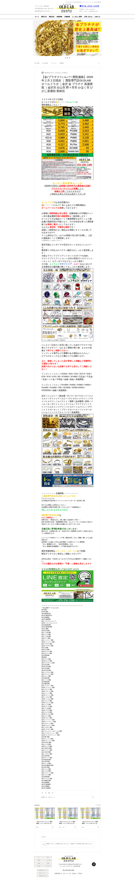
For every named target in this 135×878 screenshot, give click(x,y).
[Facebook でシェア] (42, 792)
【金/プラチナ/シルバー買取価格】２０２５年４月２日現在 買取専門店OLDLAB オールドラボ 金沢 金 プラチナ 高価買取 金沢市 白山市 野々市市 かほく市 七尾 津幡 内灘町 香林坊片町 (67, 822)
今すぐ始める (45, 63)
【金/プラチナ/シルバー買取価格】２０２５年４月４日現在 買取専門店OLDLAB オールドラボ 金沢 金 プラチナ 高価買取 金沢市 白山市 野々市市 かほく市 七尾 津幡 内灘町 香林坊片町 (44, 822)
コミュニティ (54, 63)
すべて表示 (98, 805)
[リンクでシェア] (52, 792)
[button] (98, 63)
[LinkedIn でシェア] (49, 792)
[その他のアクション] (93, 73)
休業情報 (62, 63)
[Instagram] (94, 864)
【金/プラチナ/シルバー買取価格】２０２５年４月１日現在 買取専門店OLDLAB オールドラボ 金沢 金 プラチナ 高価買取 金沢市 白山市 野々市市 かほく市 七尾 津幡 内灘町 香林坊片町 (90, 822)
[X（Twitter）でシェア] (45, 792)
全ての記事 (36, 63)
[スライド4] (67, 57)
